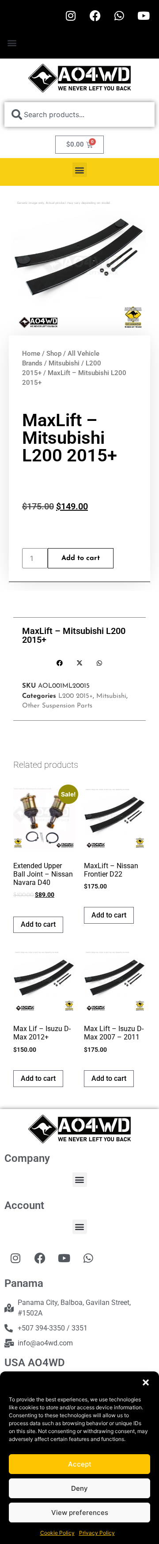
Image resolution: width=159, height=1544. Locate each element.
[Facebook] (95, 15)
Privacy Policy (97, 1532)
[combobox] (79, 114)
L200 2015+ (75, 696)
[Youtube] (143, 15)
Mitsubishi (64, 363)
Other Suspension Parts (57, 706)
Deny (79, 1488)
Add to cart (80, 558)
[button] (145, 1382)
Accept (79, 1464)
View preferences (79, 1512)
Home (31, 353)
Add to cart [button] (38, 924)
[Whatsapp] (119, 15)
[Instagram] (71, 15)
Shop (53, 353)
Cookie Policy (57, 1532)
